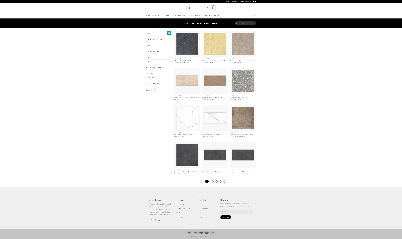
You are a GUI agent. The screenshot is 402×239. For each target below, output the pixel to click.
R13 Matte (150, 78)
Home (148, 15)
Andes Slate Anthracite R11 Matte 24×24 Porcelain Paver (185, 61)
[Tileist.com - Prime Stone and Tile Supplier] (201, 8)
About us (203, 204)
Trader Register (244, 1)
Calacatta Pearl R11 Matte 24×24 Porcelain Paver (185, 136)
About (228, 1)
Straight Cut (150, 90)
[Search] (249, 16)
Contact (234, 1)
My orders (181, 204)
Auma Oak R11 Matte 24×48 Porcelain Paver (187, 98)
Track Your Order (184, 208)
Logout (180, 217)
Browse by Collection (160, 15)
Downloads (207, 15)
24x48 (148, 61)
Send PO (216, 15)
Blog (201, 213)
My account (182, 213)
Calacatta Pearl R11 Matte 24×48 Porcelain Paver (213, 136)
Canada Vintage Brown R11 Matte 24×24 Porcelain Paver (241, 136)
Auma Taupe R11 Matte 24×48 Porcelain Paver (212, 98)
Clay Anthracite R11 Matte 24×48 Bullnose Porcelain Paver (213, 173)
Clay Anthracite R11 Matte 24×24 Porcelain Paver (185, 173)
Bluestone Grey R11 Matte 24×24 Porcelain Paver (241, 98)
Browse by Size (194, 15)
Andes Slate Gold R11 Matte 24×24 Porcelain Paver (213, 61)
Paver (148, 45)
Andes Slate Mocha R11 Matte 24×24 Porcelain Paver (242, 61)
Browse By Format (179, 15)
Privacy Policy (204, 208)
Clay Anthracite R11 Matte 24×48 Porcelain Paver (241, 173)
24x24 (148, 57)
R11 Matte (150, 74)
